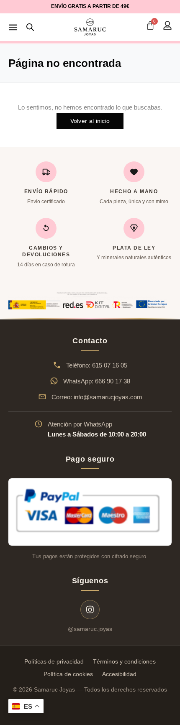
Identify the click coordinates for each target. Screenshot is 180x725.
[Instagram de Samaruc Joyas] (90, 609)
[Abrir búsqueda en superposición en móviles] (30, 27)
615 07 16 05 (109, 365)
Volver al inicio (90, 120)
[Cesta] (150, 25)
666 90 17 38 (112, 381)
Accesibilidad (119, 674)
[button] (13, 27)
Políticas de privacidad (54, 661)
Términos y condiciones (124, 661)
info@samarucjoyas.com (108, 397)
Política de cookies (68, 674)
